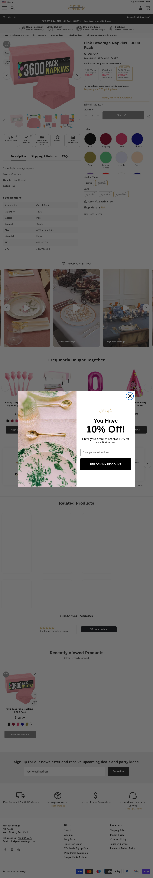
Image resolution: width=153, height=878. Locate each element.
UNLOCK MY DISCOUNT (105, 464)
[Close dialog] (130, 396)
